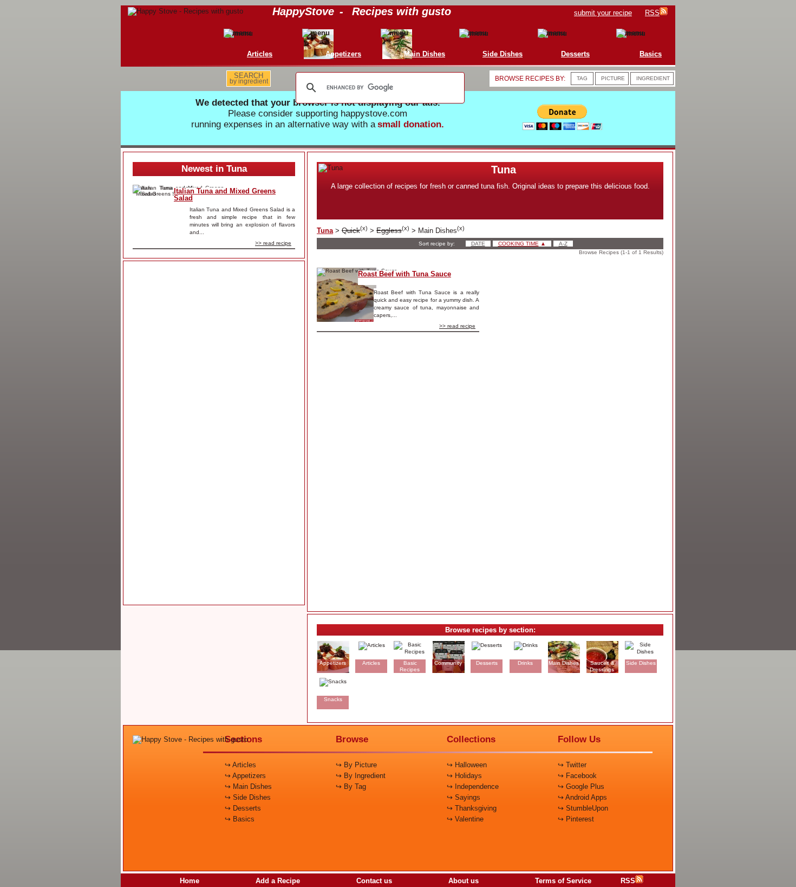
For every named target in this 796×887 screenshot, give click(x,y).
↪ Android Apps (582, 797)
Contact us (374, 881)
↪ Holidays (464, 776)
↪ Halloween (467, 765)
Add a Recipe (278, 881)
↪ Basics (240, 819)
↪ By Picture (356, 765)
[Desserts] (552, 33)
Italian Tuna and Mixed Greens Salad (225, 194)
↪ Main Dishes (248, 786)
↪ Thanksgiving (472, 808)
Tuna (325, 230)
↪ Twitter (572, 765)
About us (463, 881)
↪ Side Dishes (248, 797)
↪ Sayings (463, 797)
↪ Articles (240, 765)
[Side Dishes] (479, 33)
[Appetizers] (320, 33)
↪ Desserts (243, 808)
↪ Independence (473, 786)
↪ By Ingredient (361, 776)
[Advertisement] (214, 433)
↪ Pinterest (576, 819)
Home (189, 881)
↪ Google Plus (581, 786)
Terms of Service (563, 881)
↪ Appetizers (245, 776)
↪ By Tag (351, 786)
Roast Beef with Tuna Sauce (404, 274)
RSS (628, 881)
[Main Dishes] (401, 33)
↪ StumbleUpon (583, 808)
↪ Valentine (465, 819)
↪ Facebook (577, 776)
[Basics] (627, 33)
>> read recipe (273, 243)
